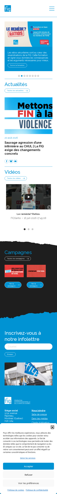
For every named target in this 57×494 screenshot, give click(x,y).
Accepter (28, 466)
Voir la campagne (12, 285)
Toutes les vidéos (14, 178)
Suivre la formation (17, 65)
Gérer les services (27, 458)
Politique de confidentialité (37, 490)
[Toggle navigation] (51, 8)
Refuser (29, 474)
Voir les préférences (28, 483)
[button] (52, 427)
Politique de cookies (15, 490)
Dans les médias (40, 418)
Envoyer (10, 354)
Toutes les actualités (15, 90)
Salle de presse (39, 414)
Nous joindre (38, 410)
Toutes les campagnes (16, 258)
